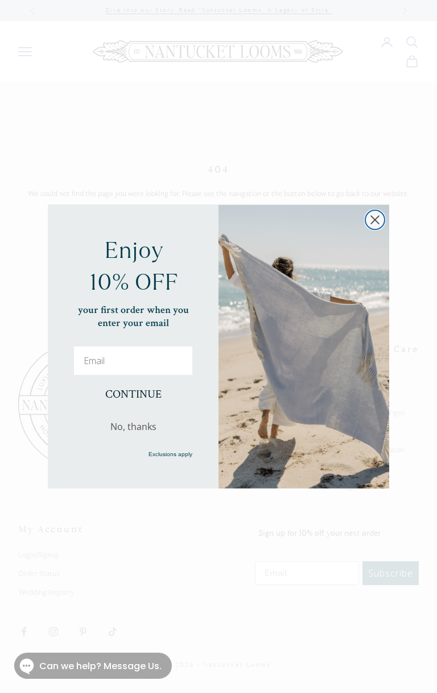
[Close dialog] (375, 219)
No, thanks (133, 426)
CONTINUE (133, 394)
